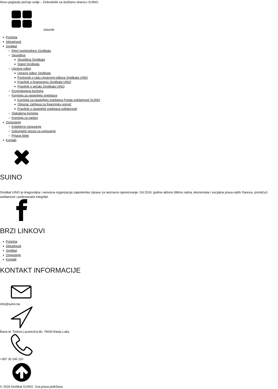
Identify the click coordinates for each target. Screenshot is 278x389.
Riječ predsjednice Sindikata (31, 51)
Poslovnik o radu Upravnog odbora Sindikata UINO (52, 77)
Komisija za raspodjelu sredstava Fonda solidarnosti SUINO (58, 100)
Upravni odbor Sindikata (34, 73)
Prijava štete (20, 135)
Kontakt (11, 140)
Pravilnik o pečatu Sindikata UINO (41, 86)
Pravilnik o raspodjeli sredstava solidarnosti (47, 109)
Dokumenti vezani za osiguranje (34, 131)
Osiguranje (13, 122)
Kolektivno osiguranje (26, 126)
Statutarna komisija (25, 113)
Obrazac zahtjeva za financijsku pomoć (44, 104)
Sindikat (11, 46)
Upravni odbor (21, 68)
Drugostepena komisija (27, 91)
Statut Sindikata (28, 64)
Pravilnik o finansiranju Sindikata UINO (44, 82)
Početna (11, 37)
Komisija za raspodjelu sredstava (34, 95)
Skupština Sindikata (31, 59)
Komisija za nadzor (25, 118)
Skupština (18, 55)
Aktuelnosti (13, 42)
